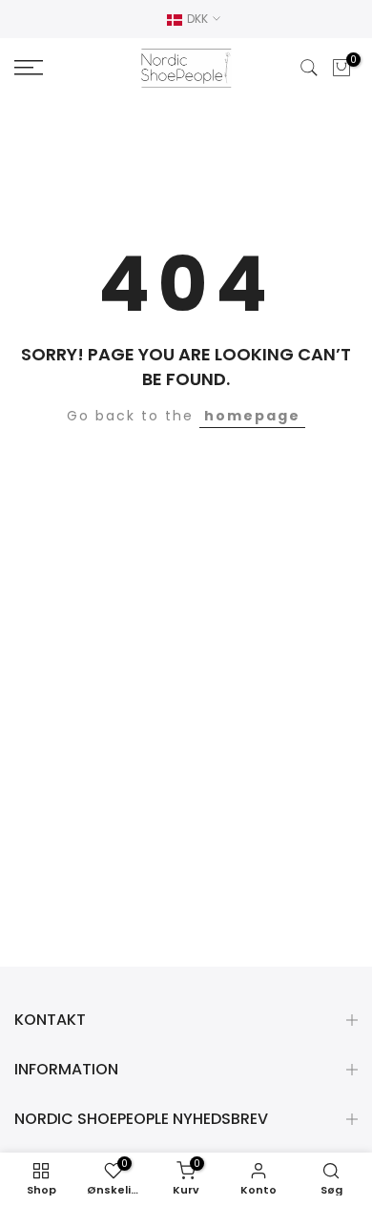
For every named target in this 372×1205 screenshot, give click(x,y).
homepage (252, 415)
